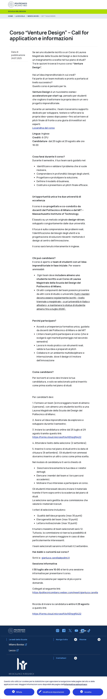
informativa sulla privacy (75, 684)
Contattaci (61, 658)
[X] (70, 630)
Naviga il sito (62, 639)
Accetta (87, 692)
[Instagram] (57, 630)
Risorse (82, 639)
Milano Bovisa (16, 644)
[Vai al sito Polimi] (17, 4)
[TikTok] (88, 630)
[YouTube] (76, 630)
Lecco (12, 650)
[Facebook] (63, 630)
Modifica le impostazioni (53, 692)
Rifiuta (19, 692)
